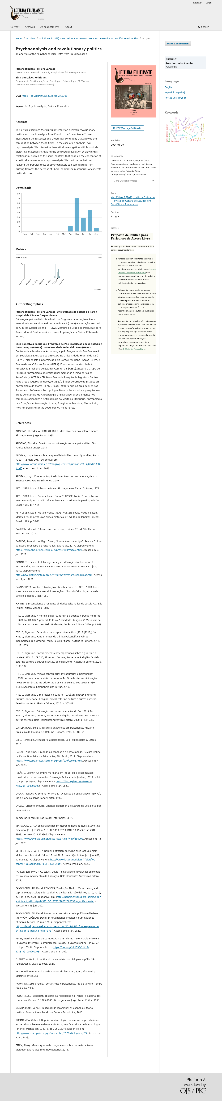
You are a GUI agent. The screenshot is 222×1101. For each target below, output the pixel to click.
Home (19, 38)
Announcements (49, 26)
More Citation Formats (125, 180)
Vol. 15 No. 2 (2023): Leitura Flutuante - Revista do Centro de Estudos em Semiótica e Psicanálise (88, 38)
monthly (98, 289)
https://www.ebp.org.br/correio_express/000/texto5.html (49, 550)
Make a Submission (178, 43)
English (169, 87)
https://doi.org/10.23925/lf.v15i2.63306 (44, 95)
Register (197, 2)
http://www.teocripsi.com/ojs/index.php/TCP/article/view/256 (52, 1033)
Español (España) (175, 92)
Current (14, 26)
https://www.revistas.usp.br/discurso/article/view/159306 (49, 838)
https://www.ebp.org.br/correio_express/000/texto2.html (49, 760)
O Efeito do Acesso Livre (134, 349)
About (69, 26)
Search (204, 26)
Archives (30, 26)
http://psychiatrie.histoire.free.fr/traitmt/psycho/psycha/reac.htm (54, 575)
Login (209, 2)
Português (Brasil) (175, 97)
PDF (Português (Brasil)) (129, 128)
